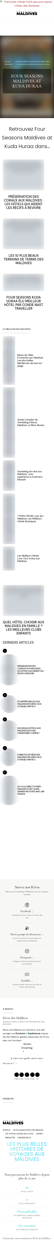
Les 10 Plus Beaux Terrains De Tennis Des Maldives (23, 259)
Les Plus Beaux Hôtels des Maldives (28, 1130)
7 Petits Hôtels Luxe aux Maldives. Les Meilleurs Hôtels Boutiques (30, 518)
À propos (7, 1130)
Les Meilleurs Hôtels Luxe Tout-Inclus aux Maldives (28, 558)
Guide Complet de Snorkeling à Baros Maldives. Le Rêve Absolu (30, 422)
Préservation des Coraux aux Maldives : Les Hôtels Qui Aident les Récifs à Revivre (23, 202)
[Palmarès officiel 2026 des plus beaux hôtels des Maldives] (27, 4)
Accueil (8, 61)
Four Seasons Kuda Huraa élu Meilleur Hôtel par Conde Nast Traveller (23, 303)
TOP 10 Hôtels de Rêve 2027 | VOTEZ (19, 1134)
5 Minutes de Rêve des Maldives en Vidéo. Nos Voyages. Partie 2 (29, 757)
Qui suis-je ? (8, 1063)
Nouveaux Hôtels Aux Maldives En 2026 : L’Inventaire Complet (29, 731)
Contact (39, 1134)
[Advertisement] (27, 26)
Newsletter (10, 1138)
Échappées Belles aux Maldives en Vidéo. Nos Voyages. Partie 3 (29, 704)
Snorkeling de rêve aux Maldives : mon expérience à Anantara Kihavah (29, 475)
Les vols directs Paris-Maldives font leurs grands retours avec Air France (30, 790)
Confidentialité (24, 1138)
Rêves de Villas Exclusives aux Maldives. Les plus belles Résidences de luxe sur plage (30, 360)
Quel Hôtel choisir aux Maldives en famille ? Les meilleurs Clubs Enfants (23, 627)
